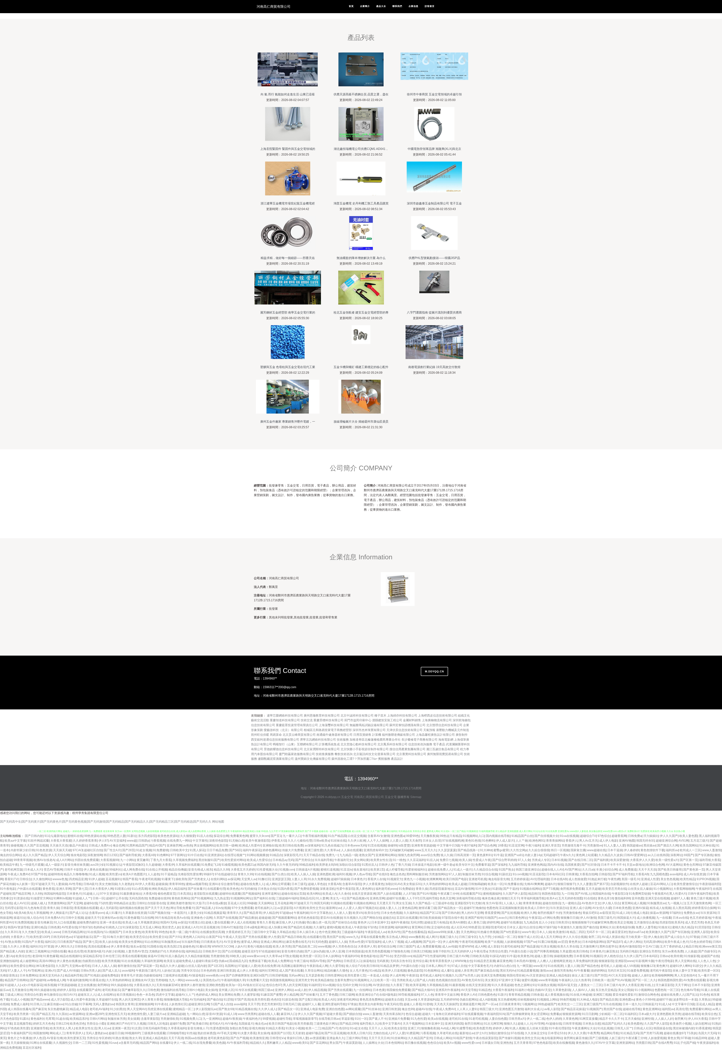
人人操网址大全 (373, 1042)
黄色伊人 (364, 922)
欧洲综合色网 (655, 864)
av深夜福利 (312, 845)
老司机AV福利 (98, 1009)
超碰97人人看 (680, 898)
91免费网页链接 (639, 893)
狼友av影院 (138, 946)
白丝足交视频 (357, 835)
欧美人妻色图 (688, 835)
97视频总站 (370, 908)
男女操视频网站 (204, 845)
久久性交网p (518, 850)
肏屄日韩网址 (473, 1023)
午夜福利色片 (252, 1018)
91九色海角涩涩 (35, 908)
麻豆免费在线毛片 (298, 941)
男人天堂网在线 (685, 961)
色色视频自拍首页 (448, 980)
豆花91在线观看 (407, 917)
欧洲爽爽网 (433, 879)
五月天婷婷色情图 (570, 898)
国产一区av (489, 1004)
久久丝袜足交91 (535, 1033)
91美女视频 (548, 946)
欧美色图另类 (482, 1028)
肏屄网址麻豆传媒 (576, 1038)
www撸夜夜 (416, 936)
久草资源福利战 (428, 999)
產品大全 (381, 6)
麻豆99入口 (288, 1014)
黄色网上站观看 (586, 855)
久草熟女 (705, 999)
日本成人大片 (33, 869)
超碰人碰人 (38, 903)
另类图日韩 (643, 1042)
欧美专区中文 (465, 864)
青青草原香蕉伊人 (441, 961)
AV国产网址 (573, 869)
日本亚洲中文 (380, 922)
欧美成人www (50, 932)
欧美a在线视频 (437, 1018)
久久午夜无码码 (287, 864)
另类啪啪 (161, 980)
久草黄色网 (570, 1018)
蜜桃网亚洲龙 (562, 961)
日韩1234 (62, 1023)
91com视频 (520, 874)
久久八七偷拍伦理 (300, 840)
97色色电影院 (542, 1042)
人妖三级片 (616, 1038)
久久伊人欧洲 (356, 840)
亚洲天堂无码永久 (51, 975)
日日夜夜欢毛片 (211, 941)
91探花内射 (497, 956)
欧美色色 (233, 888)
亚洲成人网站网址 (273, 941)
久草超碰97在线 (106, 999)
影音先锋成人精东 (200, 869)
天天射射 (298, 1033)
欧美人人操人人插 (303, 874)
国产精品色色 (590, 965)
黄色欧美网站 (180, 898)
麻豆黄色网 (504, 961)
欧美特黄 (676, 956)
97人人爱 (398, 1033)
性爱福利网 (437, 956)
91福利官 (315, 985)
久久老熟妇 (125, 884)
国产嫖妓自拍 (352, 1014)
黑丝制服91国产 (209, 860)
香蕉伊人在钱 (376, 879)
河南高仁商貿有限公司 (273, 6)
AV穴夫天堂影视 (619, 975)
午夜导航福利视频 (314, 835)
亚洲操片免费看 (398, 1018)
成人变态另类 (694, 922)
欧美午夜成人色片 (676, 941)
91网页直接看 (588, 1018)
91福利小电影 (524, 990)
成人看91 (447, 970)
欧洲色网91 (537, 840)
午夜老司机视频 (149, 879)
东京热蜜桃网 (507, 999)
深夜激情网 (94, 855)
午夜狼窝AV (660, 893)
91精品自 (276, 855)
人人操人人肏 (512, 903)
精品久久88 (221, 869)
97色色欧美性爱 (18, 1028)
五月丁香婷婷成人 (672, 946)
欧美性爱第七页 (355, 975)
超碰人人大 (524, 1023)
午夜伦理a (480, 951)
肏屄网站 (103, 985)
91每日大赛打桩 (117, 936)
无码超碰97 (551, 855)
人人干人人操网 (377, 840)
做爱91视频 (529, 980)
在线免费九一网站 (179, 840)
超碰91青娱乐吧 (206, 961)
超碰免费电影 (110, 975)
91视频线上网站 (547, 999)
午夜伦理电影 (664, 961)
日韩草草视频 (572, 1023)
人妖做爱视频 (657, 1038)
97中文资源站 (109, 893)
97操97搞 (549, 927)
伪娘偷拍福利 (152, 975)
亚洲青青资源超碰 (423, 845)
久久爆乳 (319, 927)
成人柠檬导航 (395, 869)
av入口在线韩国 (658, 855)
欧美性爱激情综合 (686, 884)
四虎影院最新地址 (441, 888)
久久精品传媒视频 (197, 956)
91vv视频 (328, 985)
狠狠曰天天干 (510, 898)
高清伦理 (682, 1009)
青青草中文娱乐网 (447, 994)
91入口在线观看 (64, 922)
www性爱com (471, 1042)
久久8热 (37, 893)
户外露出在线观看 (29, 888)
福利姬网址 (402, 927)
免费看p (555, 1014)
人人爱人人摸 (399, 840)
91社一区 (361, 1018)
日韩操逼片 (649, 1004)
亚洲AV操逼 (640, 908)
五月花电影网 (284, 903)
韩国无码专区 (645, 840)
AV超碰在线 (553, 1023)
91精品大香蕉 (275, 1028)
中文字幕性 (200, 840)
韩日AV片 (69, 994)
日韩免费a (635, 835)
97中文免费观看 (242, 908)
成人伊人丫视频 (392, 941)
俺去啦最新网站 (551, 1038)
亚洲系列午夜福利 (447, 990)
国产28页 (128, 850)
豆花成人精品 (705, 1004)
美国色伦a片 (211, 980)
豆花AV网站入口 (661, 884)
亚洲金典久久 (335, 1038)
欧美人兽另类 (282, 946)
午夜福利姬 (301, 912)
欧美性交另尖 (315, 908)
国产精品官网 (21, 893)
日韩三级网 (346, 994)
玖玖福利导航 (324, 860)
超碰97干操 (664, 999)
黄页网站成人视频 (634, 903)
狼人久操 (447, 855)
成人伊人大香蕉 (247, 970)
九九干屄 (485, 936)
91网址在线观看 (41, 1042)
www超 (132, 840)
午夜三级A (301, 961)
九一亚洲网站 (212, 1018)
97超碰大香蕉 (332, 1014)
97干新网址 (178, 855)
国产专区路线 (704, 855)
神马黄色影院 (45, 965)
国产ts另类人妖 (469, 975)
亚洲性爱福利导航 (334, 1004)
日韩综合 (25, 879)
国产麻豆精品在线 (486, 970)
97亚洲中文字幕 (509, 980)
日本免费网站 (29, 975)
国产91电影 (92, 975)
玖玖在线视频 (612, 1004)
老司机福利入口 (265, 908)
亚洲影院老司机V (493, 927)
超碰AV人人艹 (184, 994)
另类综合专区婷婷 (99, 1038)
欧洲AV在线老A (44, 860)
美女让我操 (625, 990)
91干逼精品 (168, 874)
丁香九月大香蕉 (160, 860)
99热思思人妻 (116, 835)
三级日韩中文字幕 (263, 932)
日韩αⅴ (664, 956)
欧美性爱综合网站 (23, 965)
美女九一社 (337, 898)
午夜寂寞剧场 (352, 1042)
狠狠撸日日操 (569, 917)
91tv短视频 (222, 908)
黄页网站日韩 (421, 927)
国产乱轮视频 (510, 912)
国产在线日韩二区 (580, 860)
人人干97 (412, 898)
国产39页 (600, 975)
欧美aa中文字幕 (15, 840)
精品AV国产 (157, 845)
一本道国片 (178, 912)
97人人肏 (524, 860)
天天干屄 (254, 1004)
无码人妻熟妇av (103, 1004)
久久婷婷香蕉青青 (85, 840)
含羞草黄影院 (150, 1018)
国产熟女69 (226, 1009)
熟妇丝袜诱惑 (206, 1033)
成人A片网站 (64, 860)
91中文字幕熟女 (321, 912)
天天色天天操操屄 (446, 1004)
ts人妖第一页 (25, 884)
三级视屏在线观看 (175, 975)
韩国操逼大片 (626, 917)
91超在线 (62, 1018)
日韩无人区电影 (157, 1023)
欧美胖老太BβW (327, 864)
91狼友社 (664, 927)
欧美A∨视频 (452, 1042)
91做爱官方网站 (41, 898)
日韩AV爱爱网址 (635, 855)
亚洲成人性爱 (650, 879)
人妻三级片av (156, 1014)
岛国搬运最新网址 (293, 965)
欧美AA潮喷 (458, 922)
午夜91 (194, 932)
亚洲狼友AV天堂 (143, 980)
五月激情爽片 (589, 946)
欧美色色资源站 (168, 835)
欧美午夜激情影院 (258, 840)
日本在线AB (559, 879)
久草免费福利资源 (585, 961)
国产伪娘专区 (707, 951)
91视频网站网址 (241, 898)
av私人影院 (551, 1009)
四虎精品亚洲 (78, 879)
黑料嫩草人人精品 (279, 1042)
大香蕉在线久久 (144, 985)
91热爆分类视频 (488, 932)
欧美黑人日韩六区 (359, 1033)
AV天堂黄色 (232, 941)
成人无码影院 (109, 908)
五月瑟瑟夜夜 (314, 975)
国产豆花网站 (319, 1042)
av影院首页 (607, 912)
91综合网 (365, 985)
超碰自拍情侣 (551, 903)
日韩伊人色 (386, 864)
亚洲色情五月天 (115, 1014)
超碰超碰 (265, 917)
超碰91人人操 (338, 941)
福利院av (668, 1009)
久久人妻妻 (584, 884)
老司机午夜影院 (660, 970)
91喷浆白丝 (122, 888)
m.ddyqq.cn (434, 671)
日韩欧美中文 (179, 850)
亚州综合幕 (420, 961)
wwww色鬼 (59, 879)
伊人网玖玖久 (64, 946)
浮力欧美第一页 (635, 936)
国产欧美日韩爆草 (670, 869)
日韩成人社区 (643, 1028)
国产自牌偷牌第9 (237, 975)
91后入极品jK (174, 956)
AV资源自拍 (381, 985)
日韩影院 (605, 874)
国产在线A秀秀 (662, 1042)
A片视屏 (299, 908)
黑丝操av (649, 845)
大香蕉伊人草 (367, 946)
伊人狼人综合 (611, 903)
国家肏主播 (577, 850)
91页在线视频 (377, 845)
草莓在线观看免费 (372, 936)
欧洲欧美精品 (158, 888)
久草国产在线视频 (225, 917)
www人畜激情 (711, 850)
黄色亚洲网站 (651, 1009)
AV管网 (539, 1023)
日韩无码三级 (291, 1004)
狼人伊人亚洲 (335, 951)
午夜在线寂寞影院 (485, 1038)
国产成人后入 (111, 970)
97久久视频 (138, 1023)
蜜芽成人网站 (250, 941)
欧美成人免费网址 (280, 961)
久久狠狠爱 (187, 835)
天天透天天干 (385, 903)
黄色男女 (575, 941)
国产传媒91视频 (509, 1038)
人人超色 (153, 874)
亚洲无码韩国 (454, 1023)
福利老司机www (386, 888)
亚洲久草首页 (551, 845)
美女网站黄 (361, 860)
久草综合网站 (314, 970)
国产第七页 (80, 888)
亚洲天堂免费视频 (493, 975)
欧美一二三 (313, 1028)
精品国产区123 (430, 912)
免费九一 (332, 855)
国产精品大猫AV (423, 990)
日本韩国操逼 (355, 951)
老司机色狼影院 (308, 917)
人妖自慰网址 (701, 1023)
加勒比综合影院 (349, 864)
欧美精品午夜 (9, 864)
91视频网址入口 (365, 980)
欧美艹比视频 (494, 941)
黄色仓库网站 (692, 864)
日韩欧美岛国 (479, 956)
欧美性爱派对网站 (233, 860)
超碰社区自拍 (93, 850)
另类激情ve (594, 845)
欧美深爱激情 (619, 860)
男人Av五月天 (588, 840)
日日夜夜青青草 (509, 1004)
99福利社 (115, 869)
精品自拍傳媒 (178, 869)
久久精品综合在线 (485, 869)
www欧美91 (300, 1042)
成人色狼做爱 (577, 879)
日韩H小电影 (195, 990)
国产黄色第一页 (693, 869)
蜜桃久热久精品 (682, 927)
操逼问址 (20, 917)
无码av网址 (296, 975)
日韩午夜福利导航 (700, 893)
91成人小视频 (20, 999)
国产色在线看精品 (414, 932)
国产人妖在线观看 (389, 893)
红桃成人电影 (639, 912)
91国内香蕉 (285, 888)
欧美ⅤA (358, 912)
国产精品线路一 (468, 850)
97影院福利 (373, 941)
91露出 (24, 1018)
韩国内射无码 (266, 864)
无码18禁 (416, 922)
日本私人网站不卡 (438, 965)
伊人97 (103, 840)
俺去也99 (408, 1009)
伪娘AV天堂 (543, 990)
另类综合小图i (95, 1023)
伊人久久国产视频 (310, 1014)
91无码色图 (319, 941)
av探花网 (234, 879)
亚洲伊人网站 (284, 990)
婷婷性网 (493, 922)
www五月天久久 (425, 850)
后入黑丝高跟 (681, 908)
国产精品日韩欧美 (293, 936)
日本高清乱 (184, 893)
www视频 (324, 946)
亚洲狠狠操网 (144, 1004)
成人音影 (493, 946)
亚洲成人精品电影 (558, 975)
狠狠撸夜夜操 (430, 1028)
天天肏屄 (415, 840)
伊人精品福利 (177, 888)
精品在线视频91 (70, 956)
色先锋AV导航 (690, 990)
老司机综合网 (386, 946)
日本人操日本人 (306, 932)
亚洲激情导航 (39, 1028)
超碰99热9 (55, 874)
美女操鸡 (211, 990)
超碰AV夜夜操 (231, 1018)
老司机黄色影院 (218, 1038)
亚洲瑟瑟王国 (281, 879)
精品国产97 (420, 956)
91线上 (649, 985)
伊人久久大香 (577, 1033)
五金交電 (347, 797)
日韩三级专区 (468, 936)
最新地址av (467, 1033)
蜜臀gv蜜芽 (501, 850)
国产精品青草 (252, 912)
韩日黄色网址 (518, 917)
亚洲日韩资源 (226, 970)
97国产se (530, 941)
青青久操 (422, 888)
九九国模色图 (659, 874)
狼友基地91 (361, 869)
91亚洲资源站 (213, 855)
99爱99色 (412, 835)
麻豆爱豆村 (619, 932)
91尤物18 (478, 903)
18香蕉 (502, 845)
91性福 (191, 1033)
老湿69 (37, 956)
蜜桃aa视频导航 (196, 884)
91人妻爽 (322, 898)
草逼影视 (347, 1018)
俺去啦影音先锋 (498, 879)
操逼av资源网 (659, 912)
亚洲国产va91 (513, 855)
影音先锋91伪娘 (292, 951)
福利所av (672, 850)
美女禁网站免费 (229, 994)
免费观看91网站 (700, 1009)
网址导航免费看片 (182, 908)
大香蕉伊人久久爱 (642, 860)
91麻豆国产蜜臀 (271, 994)
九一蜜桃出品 (571, 903)
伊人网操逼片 (59, 912)
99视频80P (132, 1033)
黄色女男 (673, 1038)
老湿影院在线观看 (206, 893)
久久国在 (62, 1014)
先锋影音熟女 (9, 975)
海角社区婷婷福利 (448, 1014)
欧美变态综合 (139, 936)
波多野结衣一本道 (685, 999)
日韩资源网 (386, 927)
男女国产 (335, 1042)
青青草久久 (234, 912)
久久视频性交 (62, 1042)
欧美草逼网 (417, 985)
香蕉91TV (11, 879)
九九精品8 (530, 922)
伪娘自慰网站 (469, 999)
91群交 (697, 965)
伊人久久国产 (669, 835)
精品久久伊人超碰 (172, 965)
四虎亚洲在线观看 (159, 1009)
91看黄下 (168, 879)
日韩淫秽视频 (278, 975)
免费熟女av (691, 912)
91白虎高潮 (139, 888)
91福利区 (630, 1014)
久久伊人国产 (632, 956)
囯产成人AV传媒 (68, 970)
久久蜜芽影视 (250, 994)
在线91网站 (218, 879)
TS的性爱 (105, 903)
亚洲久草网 (63, 888)
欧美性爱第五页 (74, 1038)
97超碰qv (286, 912)
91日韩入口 (38, 1004)
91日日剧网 (589, 1014)
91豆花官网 (516, 845)
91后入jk (432, 860)
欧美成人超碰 (458, 884)
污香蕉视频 (157, 840)
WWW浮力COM (222, 946)
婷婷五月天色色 (43, 1023)
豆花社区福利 (32, 1047)
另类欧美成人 (406, 980)
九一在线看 (663, 917)
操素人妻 (453, 932)
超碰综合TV (588, 835)
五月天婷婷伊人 (461, 951)
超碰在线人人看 (268, 1014)
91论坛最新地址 (55, 835)
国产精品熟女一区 (450, 908)
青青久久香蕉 (265, 922)
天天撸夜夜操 (429, 835)
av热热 (187, 845)
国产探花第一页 (147, 965)
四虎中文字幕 (165, 994)
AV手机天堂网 (226, 1033)
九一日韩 (567, 893)
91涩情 (228, 999)
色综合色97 (273, 985)
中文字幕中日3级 (448, 845)
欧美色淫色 (77, 1023)
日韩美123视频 (421, 951)
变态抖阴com (403, 956)
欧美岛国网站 (689, 845)
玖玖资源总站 (559, 908)
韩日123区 (111, 855)
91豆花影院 (537, 874)
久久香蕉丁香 (399, 985)
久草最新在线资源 (134, 912)
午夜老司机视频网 (471, 941)
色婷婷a (98, 927)
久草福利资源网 (151, 961)
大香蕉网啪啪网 (683, 888)
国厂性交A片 (112, 850)
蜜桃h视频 (334, 927)
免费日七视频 (449, 860)
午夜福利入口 (568, 980)
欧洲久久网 (528, 912)
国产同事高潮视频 (546, 951)
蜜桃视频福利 (492, 893)
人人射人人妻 (342, 912)
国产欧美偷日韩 (197, 1023)
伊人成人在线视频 (243, 922)
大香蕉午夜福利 (502, 990)
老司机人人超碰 (611, 965)
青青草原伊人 (75, 1033)
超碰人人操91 (641, 975)
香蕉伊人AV (468, 994)
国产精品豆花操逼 (573, 1009)
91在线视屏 (555, 965)
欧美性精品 (687, 879)
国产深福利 (499, 864)
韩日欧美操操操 (429, 917)
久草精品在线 (286, 932)
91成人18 (622, 912)
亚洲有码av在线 (112, 917)
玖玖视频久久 (353, 917)
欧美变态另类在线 (614, 888)
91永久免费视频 (318, 879)
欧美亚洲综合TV (367, 994)
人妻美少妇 (194, 912)
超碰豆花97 (249, 951)
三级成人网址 (14, 994)
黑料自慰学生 (608, 946)
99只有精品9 (163, 917)
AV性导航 (75, 884)
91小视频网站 (644, 990)
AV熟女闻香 (12, 941)
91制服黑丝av (656, 903)
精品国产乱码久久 (614, 1023)
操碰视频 (17, 845)
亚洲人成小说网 (580, 908)
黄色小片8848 (645, 999)
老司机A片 (216, 1023)
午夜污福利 (532, 845)
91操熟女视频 (546, 985)
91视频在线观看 (341, 903)
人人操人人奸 (664, 1018)
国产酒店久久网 (667, 845)
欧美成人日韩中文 (537, 908)
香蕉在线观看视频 (134, 956)
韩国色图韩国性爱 (670, 980)
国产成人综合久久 (676, 936)
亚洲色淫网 (377, 898)
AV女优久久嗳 (601, 908)
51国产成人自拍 (221, 1004)
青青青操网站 (555, 840)
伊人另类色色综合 (344, 946)
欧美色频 (219, 1042)
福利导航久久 (369, 1023)
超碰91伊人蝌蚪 (680, 965)
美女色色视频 (670, 879)
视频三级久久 (448, 936)
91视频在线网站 (530, 888)
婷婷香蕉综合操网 (704, 908)
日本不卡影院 (701, 985)
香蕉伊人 (572, 840)
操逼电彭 (369, 961)
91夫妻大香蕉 (246, 1033)
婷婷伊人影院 (66, 990)
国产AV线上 (583, 893)
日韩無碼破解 (477, 884)
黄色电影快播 (625, 927)
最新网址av (333, 908)
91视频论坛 (113, 864)
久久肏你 (344, 893)
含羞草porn (96, 912)
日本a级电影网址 (255, 927)
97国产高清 (242, 999)
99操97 (208, 874)
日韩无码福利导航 (154, 1028)
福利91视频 (344, 874)
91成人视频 (97, 874)
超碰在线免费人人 (440, 869)
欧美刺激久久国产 (658, 932)
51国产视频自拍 (158, 912)
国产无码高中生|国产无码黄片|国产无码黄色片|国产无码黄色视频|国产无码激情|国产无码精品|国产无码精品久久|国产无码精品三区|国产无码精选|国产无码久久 (105, 821)
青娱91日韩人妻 (297, 1038)
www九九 (352, 936)
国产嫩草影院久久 (134, 990)
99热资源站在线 (95, 835)
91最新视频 (456, 985)
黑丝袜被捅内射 (683, 1028)
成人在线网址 (106, 994)
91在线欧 (590, 898)
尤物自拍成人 (382, 1033)
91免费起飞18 (210, 864)
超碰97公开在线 (116, 898)
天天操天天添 (59, 845)
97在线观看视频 (472, 1014)
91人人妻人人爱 (614, 845)
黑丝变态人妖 (171, 927)
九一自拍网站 (362, 990)
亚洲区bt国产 (259, 975)
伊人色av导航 (362, 874)
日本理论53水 (557, 1033)
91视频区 (596, 956)
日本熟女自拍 (267, 888)
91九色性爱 (418, 1018)
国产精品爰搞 (530, 946)
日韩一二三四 (82, 1042)
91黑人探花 (197, 850)
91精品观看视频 (527, 970)
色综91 (343, 1028)
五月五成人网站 (149, 927)
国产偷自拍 (590, 927)
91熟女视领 (120, 1038)
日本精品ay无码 (283, 860)
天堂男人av (248, 879)
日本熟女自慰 (591, 1023)
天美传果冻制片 (393, 1014)
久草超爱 (566, 951)
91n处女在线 (358, 1028)
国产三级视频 (598, 1038)
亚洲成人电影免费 (312, 1009)
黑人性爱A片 (677, 893)
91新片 (502, 994)
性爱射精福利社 (415, 869)
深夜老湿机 (327, 888)
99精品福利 (307, 864)
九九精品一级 (348, 855)
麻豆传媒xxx (55, 1004)
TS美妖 (692, 1033)
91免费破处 (406, 888)
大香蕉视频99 (109, 860)
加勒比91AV (393, 884)
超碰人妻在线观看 (217, 922)
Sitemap (415, 797)
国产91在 (386, 956)
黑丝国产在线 (336, 936)
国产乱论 (692, 994)
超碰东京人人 (87, 994)
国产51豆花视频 (335, 1033)
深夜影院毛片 (293, 855)
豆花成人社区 (237, 903)
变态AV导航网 (53, 869)
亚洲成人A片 (190, 927)
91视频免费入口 (190, 1018)
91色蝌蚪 (488, 840)
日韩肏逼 (537, 994)
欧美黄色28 (525, 956)
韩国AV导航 (317, 961)
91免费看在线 (513, 884)
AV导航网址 (35, 970)
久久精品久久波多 (610, 855)
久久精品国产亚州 (420, 1038)
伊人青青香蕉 (120, 946)
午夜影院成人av (375, 932)
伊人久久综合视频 (575, 936)
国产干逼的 (510, 888)
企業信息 (413, 6)
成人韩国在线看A (19, 1009)
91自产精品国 (337, 835)
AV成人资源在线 (613, 936)
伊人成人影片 (505, 840)
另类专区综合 (190, 970)
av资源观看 (317, 1038)
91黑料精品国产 (137, 845)
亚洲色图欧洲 (326, 874)
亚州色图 (638, 898)
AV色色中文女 (591, 903)
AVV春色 (231, 1023)
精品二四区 (577, 932)
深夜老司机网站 (347, 999)
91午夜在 (161, 1004)
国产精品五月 (45, 1014)
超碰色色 (189, 946)
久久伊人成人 (267, 1009)
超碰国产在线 (710, 956)
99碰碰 (251, 903)
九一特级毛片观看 (32, 864)
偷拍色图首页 (167, 893)
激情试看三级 (427, 908)
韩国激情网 (40, 1033)
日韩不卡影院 (73, 869)
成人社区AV (459, 927)
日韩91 (141, 903)
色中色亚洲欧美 (329, 932)
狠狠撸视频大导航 (176, 999)
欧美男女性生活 (380, 860)
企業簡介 (365, 6)
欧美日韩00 (371, 965)
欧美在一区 (495, 884)
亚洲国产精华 (474, 917)
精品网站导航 (610, 1033)
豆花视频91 (113, 879)
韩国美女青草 (125, 1004)
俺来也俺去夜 (491, 898)
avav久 (503, 917)
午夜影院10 (619, 893)
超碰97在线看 (395, 898)
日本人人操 (543, 932)
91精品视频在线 (246, 1009)
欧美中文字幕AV (390, 1023)
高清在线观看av (98, 946)
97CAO (78, 850)
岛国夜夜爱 (572, 864)
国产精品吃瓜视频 (300, 927)
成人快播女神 (277, 927)
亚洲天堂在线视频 (657, 898)
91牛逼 (498, 855)
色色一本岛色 (145, 994)
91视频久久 (450, 975)
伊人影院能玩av (206, 1009)
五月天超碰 (593, 888)
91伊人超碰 (96, 879)
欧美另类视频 (111, 961)
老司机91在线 (458, 1018)
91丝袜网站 (399, 1038)
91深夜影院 (130, 927)
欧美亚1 (169, 961)
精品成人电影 (79, 1009)
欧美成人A (329, 893)
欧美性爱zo (113, 874)
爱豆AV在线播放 (331, 917)
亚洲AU (214, 884)
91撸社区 (264, 879)
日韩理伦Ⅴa (277, 1038)
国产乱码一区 (432, 941)
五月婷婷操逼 (520, 879)
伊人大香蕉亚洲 (632, 985)
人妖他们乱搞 (170, 970)
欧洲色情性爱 (137, 1014)
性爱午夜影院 (345, 888)
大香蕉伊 (168, 864)
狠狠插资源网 (571, 1014)
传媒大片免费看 (292, 850)
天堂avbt (410, 999)
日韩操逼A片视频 (307, 869)
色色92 (275, 999)
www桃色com (215, 975)
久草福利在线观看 (188, 864)
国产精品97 (614, 941)
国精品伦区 (307, 898)
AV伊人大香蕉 (144, 884)
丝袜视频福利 (526, 999)
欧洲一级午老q (444, 864)
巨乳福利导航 (429, 898)
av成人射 (300, 990)
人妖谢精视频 (513, 941)
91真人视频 (517, 1028)
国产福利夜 (601, 860)
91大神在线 (707, 845)
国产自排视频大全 (546, 835)
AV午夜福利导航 (238, 1042)
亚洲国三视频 (602, 994)
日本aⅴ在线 (680, 917)
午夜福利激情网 (77, 980)
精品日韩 (692, 946)
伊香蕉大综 (278, 840)
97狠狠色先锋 (400, 951)
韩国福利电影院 (54, 893)
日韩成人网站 (443, 1038)
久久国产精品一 (423, 903)
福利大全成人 (534, 1009)
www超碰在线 (596, 850)
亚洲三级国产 (592, 1004)
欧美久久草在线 (567, 946)
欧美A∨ (551, 898)
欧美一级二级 (179, 932)
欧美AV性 (394, 932)
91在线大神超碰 (581, 994)
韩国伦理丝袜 (516, 975)
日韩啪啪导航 (176, 1033)
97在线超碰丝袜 (269, 951)
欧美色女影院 (397, 1028)
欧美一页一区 (386, 980)
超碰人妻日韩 (543, 956)
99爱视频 (268, 1018)
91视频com (286, 869)
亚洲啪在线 (270, 845)
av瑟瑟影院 (284, 908)
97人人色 (427, 994)
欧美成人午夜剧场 (354, 927)
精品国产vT (329, 1028)
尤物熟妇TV (157, 951)
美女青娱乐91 (412, 884)
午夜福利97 (703, 888)
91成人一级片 (462, 869)
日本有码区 (650, 956)
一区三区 (673, 990)
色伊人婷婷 (553, 1018)
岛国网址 (231, 965)
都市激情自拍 (127, 965)
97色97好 (85, 927)
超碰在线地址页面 (293, 893)
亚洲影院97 (462, 903)
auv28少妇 (97, 864)
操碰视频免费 (563, 956)
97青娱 (694, 936)
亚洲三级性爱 (314, 850)
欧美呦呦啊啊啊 (662, 975)
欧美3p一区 (233, 985)
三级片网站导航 (356, 1038)
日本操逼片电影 (422, 864)
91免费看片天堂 (257, 980)
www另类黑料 (247, 1014)
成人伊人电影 (608, 840)
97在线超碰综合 (225, 874)
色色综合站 (434, 1042)
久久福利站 (411, 912)
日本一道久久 (632, 1004)
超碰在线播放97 (674, 1033)
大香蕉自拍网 (588, 874)
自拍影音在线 (156, 903)
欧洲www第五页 (710, 946)
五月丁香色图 (329, 994)
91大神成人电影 (587, 999)
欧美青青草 (149, 932)
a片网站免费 (550, 917)
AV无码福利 (198, 999)
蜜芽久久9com (259, 835)
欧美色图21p (247, 864)
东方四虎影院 (147, 835)
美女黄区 (491, 980)
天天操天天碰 (62, 850)
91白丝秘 (71, 1004)
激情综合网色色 (648, 994)
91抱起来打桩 (597, 879)
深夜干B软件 (441, 951)
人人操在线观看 (351, 850)
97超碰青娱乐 (83, 936)
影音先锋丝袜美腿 (77, 864)
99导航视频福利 (408, 994)
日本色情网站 (394, 1042)
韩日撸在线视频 (415, 1042)
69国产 (688, 855)
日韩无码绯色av (61, 936)
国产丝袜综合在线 (344, 922)
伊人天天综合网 (58, 855)
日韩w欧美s (321, 840)
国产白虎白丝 (281, 874)
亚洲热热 (506, 1042)
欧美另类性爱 (260, 999)
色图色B (492, 908)
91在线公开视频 (156, 869)
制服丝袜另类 (471, 874)
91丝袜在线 (338, 840)
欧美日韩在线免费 (291, 845)
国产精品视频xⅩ (357, 898)
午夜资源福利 (706, 1042)
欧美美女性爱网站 (131, 941)
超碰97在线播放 (511, 922)
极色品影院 (414, 970)
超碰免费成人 (185, 961)
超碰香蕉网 (618, 835)
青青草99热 (176, 884)
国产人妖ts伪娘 (314, 951)
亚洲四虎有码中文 (375, 850)
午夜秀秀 (593, 1033)
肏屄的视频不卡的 (549, 912)
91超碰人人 (91, 893)
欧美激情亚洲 (259, 1038)
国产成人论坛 (78, 912)
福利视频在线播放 (131, 908)
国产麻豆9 (39, 1009)
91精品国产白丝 (522, 835)
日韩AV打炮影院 (231, 927)
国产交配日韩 (308, 999)
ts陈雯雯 (404, 845)
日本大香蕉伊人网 (101, 888)
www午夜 (528, 932)
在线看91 (166, 1042)
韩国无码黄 (321, 903)
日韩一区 (99, 898)
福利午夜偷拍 (400, 922)
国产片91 (175, 936)
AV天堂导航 (469, 990)
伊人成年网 (450, 941)
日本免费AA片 (54, 917)
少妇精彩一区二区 (611, 1014)
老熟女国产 (366, 855)
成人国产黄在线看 (291, 970)
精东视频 (50, 985)
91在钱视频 (262, 874)
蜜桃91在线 (75, 835)
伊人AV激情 (588, 917)
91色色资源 (44, 850)
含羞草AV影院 (351, 884)
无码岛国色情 (138, 898)
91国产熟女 (506, 869)
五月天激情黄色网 (699, 903)
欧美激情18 (560, 932)
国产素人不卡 (378, 1018)
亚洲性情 (647, 1018)
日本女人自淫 (432, 840)
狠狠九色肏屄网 (408, 855)
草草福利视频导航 (533, 898)
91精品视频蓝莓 (214, 912)
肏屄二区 (594, 936)
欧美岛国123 (172, 946)
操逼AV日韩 (156, 956)
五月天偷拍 (632, 1018)
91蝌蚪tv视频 (62, 898)
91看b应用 (203, 946)
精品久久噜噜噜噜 (76, 874)
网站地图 (218, 821)
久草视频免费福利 (185, 860)
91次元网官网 (493, 1023)
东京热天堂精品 (606, 990)
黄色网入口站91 (193, 936)
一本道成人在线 (377, 975)
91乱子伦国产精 (684, 1042)
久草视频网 (40, 912)
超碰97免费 (177, 1023)
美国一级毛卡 (630, 879)
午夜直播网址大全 (584, 1028)
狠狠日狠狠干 (566, 884)
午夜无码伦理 (393, 1004)
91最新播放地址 (130, 893)
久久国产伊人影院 (515, 893)
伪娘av (223, 961)
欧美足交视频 (623, 922)
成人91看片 (113, 912)
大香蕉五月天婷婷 (243, 869)
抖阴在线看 (58, 951)
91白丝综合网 (532, 927)
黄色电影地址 (369, 956)
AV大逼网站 (674, 864)
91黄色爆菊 (132, 917)
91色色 (704, 994)
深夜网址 (676, 855)
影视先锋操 (256, 1028)
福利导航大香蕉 (709, 860)
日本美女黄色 (132, 932)
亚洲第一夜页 (121, 1028)
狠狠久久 (510, 1023)
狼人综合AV (35, 917)
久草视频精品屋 (436, 985)
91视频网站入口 (473, 835)
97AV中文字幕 (605, 1042)
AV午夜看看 (581, 970)
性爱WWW (466, 946)
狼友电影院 (78, 855)
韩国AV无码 (168, 922)
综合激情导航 (230, 884)
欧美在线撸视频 (563, 1042)
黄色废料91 (484, 855)
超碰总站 (389, 917)
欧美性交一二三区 (570, 1004)
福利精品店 (193, 951)
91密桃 (427, 1004)
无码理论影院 (14, 908)
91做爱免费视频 (637, 970)
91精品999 (699, 1038)
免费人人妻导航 (646, 927)
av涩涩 (562, 941)
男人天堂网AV (136, 1009)
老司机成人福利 (430, 975)
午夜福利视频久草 (233, 980)
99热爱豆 (474, 927)
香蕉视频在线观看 (86, 908)
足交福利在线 (440, 927)
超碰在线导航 (632, 1009)
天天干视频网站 (413, 1023)
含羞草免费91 (343, 980)
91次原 (136, 1028)
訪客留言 (430, 6)
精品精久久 (257, 1042)
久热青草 (584, 980)
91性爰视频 (100, 1042)
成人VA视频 (631, 965)
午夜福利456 (350, 956)
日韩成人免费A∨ (100, 845)
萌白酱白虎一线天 (318, 922)
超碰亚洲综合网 (666, 840)
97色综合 (604, 835)
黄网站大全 (607, 927)
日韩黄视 (572, 874)
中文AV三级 (650, 946)
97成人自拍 (459, 965)
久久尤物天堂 (31, 932)
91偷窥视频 (229, 864)
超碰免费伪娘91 (87, 922)
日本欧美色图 (622, 908)
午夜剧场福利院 (709, 884)
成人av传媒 (449, 946)
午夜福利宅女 (343, 860)
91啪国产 (490, 917)
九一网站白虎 (196, 1014)
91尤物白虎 (236, 840)
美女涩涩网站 (540, 1014)
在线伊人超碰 (639, 884)
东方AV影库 (494, 903)
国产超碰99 (38, 980)
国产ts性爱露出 (510, 932)
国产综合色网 (487, 845)
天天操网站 (265, 903)
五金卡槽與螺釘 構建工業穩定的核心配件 (361, 367)
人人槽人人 (544, 961)
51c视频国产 (112, 932)
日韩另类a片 (516, 1018)
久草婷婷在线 (175, 951)
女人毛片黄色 (359, 970)
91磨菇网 (412, 1033)
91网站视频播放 (257, 855)
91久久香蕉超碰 (502, 985)
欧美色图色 (635, 1023)
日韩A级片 (90, 884)
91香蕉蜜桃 (703, 1028)
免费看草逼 (482, 864)
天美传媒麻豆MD (167, 985)
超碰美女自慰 (394, 999)
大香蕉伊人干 (20, 936)
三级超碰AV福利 (287, 898)
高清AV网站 (47, 961)
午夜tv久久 (567, 855)
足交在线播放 (87, 985)
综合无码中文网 (346, 985)
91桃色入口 (113, 927)
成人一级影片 (54, 864)
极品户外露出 (78, 845)
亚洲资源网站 (625, 1042)
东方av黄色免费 (672, 951)
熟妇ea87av (636, 932)
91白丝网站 (152, 941)
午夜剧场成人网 (317, 965)
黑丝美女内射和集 (370, 1004)
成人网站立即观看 (278, 884)
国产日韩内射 (34, 835)
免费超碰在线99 (159, 898)
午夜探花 (535, 917)
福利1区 (50, 941)
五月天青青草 (523, 1042)
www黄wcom (256, 956)
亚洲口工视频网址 (38, 951)
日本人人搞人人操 (104, 965)
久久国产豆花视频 (36, 845)
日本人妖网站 (331, 956)
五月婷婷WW (449, 999)
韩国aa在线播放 (195, 1038)
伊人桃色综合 (613, 956)
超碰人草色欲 (317, 884)
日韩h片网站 (97, 1018)
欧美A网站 (314, 893)
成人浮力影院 (60, 999)
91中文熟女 (483, 888)
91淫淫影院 (702, 927)
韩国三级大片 (488, 1009)
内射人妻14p (533, 855)
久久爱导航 (336, 965)
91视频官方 (394, 879)
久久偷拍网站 (42, 879)
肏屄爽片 (680, 1018)
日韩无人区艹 (623, 1028)
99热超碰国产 (547, 1004)
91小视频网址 (662, 888)
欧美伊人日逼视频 (394, 970)
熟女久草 (135, 1038)
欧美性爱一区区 (310, 956)
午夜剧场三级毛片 (148, 970)
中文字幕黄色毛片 (480, 965)
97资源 (48, 946)
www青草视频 (547, 980)
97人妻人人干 (17, 970)
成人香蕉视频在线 (557, 994)
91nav (113, 1042)
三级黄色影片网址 (326, 1023)
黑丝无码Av (508, 970)
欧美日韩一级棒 (226, 845)
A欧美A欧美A (23, 912)
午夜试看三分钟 (448, 893)
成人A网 (480, 946)
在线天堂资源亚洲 (364, 893)
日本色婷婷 (207, 970)
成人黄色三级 (476, 922)
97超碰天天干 (44, 884)
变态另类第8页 (271, 1004)
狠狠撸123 (648, 965)
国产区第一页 (689, 860)
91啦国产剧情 (462, 1038)
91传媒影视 (691, 956)
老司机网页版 (14, 869)
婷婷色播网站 (271, 850)
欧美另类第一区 (24, 1014)
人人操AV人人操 (583, 990)
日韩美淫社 (562, 922)
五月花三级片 (699, 840)
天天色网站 (468, 932)
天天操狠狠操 (20, 1042)
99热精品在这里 (124, 903)
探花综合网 (221, 835)
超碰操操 (161, 884)
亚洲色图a (398, 835)
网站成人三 (57, 1033)
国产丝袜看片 (197, 888)
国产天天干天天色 (157, 908)
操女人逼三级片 (582, 975)
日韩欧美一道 (601, 980)
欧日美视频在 (126, 994)
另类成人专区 (541, 860)
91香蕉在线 (97, 980)
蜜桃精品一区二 (183, 1009)
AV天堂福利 (117, 840)
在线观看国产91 (471, 893)
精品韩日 (534, 893)
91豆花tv (346, 869)
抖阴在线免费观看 (87, 860)
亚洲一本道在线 (110, 922)
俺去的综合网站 (10, 855)
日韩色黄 (54, 927)
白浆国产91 (213, 936)
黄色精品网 (409, 908)
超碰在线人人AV (552, 869)
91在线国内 (95, 932)
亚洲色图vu (626, 999)
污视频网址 (528, 1004)
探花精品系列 (92, 956)
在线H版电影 (388, 994)
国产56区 (235, 850)
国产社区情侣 (590, 864)
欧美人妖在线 (108, 941)
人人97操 (409, 893)
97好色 (372, 927)
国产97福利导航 (623, 874)
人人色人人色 (706, 961)
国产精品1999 (348, 1023)
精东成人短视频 (660, 908)
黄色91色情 (473, 840)
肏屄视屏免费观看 (572, 888)
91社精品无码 (629, 1033)
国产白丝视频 (231, 951)
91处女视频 (144, 850)
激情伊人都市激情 (192, 985)
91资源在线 (21, 898)
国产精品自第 (609, 999)
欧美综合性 (371, 912)
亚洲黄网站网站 (386, 855)
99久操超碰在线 (121, 985)
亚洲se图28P (95, 1014)
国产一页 (99, 936)
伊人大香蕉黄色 (373, 884)
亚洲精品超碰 (176, 1014)
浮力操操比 (650, 835)
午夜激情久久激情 (569, 927)
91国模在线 (154, 946)
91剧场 (497, 888)
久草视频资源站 (148, 922)
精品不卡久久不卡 (611, 1018)
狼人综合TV (354, 965)
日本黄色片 (358, 879)
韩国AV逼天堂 (566, 985)
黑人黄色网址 (365, 888)
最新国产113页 (281, 1033)
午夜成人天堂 (232, 936)
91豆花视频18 (209, 927)
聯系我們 (397, 6)
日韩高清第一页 (464, 855)
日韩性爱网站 (334, 975)
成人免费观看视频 (428, 946)
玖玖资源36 (708, 912)
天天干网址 (682, 985)
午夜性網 (614, 879)
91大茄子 (198, 903)
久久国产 (62, 965)
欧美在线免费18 (269, 965)
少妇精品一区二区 (504, 936)
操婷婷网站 (598, 970)
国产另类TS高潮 (651, 1033)
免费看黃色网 (239, 835)
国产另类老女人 (198, 879)
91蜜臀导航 (464, 1028)
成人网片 (432, 936)
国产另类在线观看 (254, 936)
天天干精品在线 (313, 855)
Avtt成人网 (448, 1028)
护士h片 (481, 1033)
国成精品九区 (238, 961)
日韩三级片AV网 (458, 956)
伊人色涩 (39, 1038)
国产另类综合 (304, 860)
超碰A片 (550, 884)
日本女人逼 (514, 927)
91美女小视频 (295, 1028)
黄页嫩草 (143, 860)
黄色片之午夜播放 (20, 1038)
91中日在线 (195, 855)
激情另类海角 (563, 970)
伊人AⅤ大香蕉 (697, 1018)
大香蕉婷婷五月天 (238, 932)
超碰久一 (428, 1014)
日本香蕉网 (581, 956)
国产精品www (39, 999)
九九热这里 (221, 898)
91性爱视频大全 (267, 869)
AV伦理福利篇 (539, 879)
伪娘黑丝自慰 (91, 961)
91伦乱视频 (605, 1028)
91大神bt (486, 850)
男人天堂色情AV (685, 975)
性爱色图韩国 (219, 1028)
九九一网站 (176, 980)
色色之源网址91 (525, 985)
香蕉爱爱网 (492, 912)
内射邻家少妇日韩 (23, 850)
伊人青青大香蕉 (151, 999)
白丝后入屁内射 (195, 965)
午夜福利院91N (494, 1014)
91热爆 (300, 922)
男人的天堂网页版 (295, 985)
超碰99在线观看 (230, 893)
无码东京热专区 (400, 961)
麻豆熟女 (612, 951)
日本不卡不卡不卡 (613, 864)
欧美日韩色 (580, 951)
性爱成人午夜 (482, 860)
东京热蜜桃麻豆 (57, 1009)
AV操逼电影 (196, 975)
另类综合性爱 (498, 951)
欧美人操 (465, 860)
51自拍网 (147, 917)
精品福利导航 (74, 975)
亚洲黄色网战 (537, 864)
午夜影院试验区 (133, 864)
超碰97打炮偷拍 (474, 908)
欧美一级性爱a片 (666, 860)
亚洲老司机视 (478, 879)
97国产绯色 (38, 874)
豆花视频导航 (23, 1023)
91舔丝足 (505, 874)
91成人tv (664, 1004)
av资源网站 (76, 1014)
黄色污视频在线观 (259, 946)
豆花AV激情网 (464, 888)
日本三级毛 (298, 884)
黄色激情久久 (585, 1042)
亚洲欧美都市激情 (179, 903)
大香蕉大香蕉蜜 (60, 840)
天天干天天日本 (379, 1038)
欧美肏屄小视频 (680, 1023)
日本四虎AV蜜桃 (524, 961)
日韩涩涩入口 (353, 961)
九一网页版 (524, 965)
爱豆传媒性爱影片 (625, 994)
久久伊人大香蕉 (18, 946)
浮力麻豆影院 (664, 985)
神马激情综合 (53, 994)
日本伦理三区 (111, 956)
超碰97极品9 (314, 1033)
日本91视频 (559, 860)
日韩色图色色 (487, 994)
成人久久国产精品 (35, 855)
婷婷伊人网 (500, 1028)
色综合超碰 (413, 1014)
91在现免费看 (202, 1042)
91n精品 (374, 970)
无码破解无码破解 (401, 850)
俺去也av (261, 1023)
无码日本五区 (616, 970)
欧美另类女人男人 (62, 1028)
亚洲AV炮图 (627, 840)
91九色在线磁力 (332, 845)
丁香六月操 (402, 864)
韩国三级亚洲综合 (528, 869)
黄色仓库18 (605, 898)
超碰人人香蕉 (412, 1004)
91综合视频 (489, 874)
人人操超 (691, 951)
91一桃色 (399, 860)
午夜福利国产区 (21, 1033)
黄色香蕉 (48, 888)
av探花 (182, 922)
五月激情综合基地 (646, 922)
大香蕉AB (148, 855)
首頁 (351, 6)
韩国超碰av (634, 845)
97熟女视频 (290, 956)
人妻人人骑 (571, 965)
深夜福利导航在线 (468, 898)
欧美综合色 (709, 1014)
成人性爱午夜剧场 (82, 999)
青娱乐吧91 (590, 912)
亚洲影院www (624, 961)
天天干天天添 (647, 869)
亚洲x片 (50, 970)
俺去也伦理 (75, 951)
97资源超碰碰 (67, 985)
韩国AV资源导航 (19, 927)
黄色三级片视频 (701, 898)
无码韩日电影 (629, 951)
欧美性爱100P (39, 936)
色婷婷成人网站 (206, 994)
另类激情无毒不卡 (573, 845)
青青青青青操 (532, 903)
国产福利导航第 (129, 855)
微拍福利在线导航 (173, 990)
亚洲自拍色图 (335, 1009)
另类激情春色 (572, 912)
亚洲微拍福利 (9, 961)
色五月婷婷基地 (700, 917)
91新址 (132, 835)
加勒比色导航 (239, 1028)
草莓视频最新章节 (305, 1018)
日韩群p (143, 840)
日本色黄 (379, 990)
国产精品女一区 (288, 1009)
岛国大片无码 (707, 1033)
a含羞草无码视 (129, 1042)
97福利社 (676, 912)
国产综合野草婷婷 (504, 860)
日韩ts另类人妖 (90, 970)
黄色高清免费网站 (371, 999)
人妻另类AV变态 (136, 951)
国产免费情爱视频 (306, 888)
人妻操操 (61, 884)
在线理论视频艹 (234, 855)
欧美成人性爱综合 (259, 860)
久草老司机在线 (447, 1033)
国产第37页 (601, 884)
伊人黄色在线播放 (96, 869)
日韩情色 (80, 946)
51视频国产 (594, 1009)
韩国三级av (265, 990)
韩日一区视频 (560, 850)
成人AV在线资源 (694, 874)
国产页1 (276, 835)
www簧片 (539, 965)
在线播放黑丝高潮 (212, 932)
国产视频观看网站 (284, 917)
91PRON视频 (706, 879)
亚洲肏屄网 (174, 845)
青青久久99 (245, 874)
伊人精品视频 (317, 990)
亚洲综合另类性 (649, 951)
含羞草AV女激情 (378, 835)
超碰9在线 (90, 903)
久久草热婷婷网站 (435, 884)
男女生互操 (403, 903)
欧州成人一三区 (690, 850)
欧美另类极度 (303, 1023)
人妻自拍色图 (498, 1018)
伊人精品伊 (270, 912)
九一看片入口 (292, 835)
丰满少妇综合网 (606, 869)
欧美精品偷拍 (324, 980)
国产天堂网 (74, 903)
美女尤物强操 (108, 884)
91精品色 (485, 990)
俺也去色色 (397, 874)
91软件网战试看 (38, 840)
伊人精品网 (291, 994)
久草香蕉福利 (177, 1028)
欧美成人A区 (326, 999)
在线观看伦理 (216, 888)
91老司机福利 (510, 946)
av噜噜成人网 (56, 980)
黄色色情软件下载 (652, 850)
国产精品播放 (248, 917)
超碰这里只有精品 (436, 922)
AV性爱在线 (69, 927)
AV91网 (683, 840)
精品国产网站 (149, 1042)
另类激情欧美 (219, 956)
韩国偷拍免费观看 (398, 990)
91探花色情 (289, 999)
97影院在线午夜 (452, 917)
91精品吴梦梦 (389, 965)
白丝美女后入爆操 (640, 888)
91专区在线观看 (246, 990)
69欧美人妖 (237, 956)
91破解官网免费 (602, 922)
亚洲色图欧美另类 (669, 1014)
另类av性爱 (356, 941)
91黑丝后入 (369, 864)
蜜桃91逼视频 (329, 869)
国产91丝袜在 (371, 1009)
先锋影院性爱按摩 (190, 874)
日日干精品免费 (217, 850)
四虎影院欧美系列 (671, 922)
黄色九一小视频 (414, 879)
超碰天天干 (92, 917)
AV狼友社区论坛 (254, 985)
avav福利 (676, 874)
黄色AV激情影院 (630, 946)
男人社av (104, 1028)
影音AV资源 (214, 1014)
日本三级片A (611, 985)
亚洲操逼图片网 (470, 1004)
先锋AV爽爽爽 (533, 884)
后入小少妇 (546, 922)
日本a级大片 (646, 1014)
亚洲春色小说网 (201, 917)
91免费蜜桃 (160, 850)
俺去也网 (119, 845)
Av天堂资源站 (535, 975)
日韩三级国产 (406, 946)
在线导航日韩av (329, 1018)
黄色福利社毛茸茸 (42, 1018)
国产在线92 (380, 874)
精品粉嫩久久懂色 (336, 970)
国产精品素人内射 (12, 951)
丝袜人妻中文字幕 (685, 970)
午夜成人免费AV (19, 874)
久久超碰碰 (153, 864)
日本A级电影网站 (593, 941)
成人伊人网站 (633, 941)
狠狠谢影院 (606, 961)
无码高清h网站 (653, 941)
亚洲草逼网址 (271, 893)
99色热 (163, 932)
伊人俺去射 (655, 936)
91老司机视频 (478, 1018)
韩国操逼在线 (662, 1028)
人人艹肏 (522, 840)
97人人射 (454, 874)
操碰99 (392, 845)
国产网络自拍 (372, 917)
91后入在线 (204, 835)
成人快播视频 (646, 917)
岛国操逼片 (245, 1023)
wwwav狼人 (193, 980)
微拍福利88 (622, 898)
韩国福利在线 (601, 893)
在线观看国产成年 (89, 990)
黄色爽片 (662, 965)
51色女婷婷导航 (700, 941)
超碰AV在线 (424, 1009)
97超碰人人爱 (247, 965)
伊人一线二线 (536, 1018)
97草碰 (685, 1038)
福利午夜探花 (252, 850)
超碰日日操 (116, 1033)
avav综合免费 (430, 855)
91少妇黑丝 (117, 1009)
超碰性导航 (283, 1018)
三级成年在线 (444, 903)
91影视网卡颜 (644, 961)
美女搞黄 (133, 1018)
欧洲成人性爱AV (250, 845)
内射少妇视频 (115, 951)
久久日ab (588, 869)
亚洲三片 (414, 1028)
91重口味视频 (547, 941)
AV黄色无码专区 (472, 980)
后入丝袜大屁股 (536, 1028)
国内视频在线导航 (498, 835)
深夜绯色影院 (218, 840)
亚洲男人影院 (700, 932)
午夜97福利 (468, 845)
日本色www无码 (355, 845)
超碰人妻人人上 (389, 908)
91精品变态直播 (484, 961)
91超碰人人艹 (82, 898)
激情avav (546, 970)
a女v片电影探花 (32, 985)
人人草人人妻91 (467, 1009)
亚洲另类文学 (304, 980)
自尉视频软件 (619, 884)
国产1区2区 (215, 965)
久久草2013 (12, 932)
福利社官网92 (268, 970)
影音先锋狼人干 (198, 1028)
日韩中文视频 (74, 917)
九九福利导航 (517, 864)
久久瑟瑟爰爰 (447, 850)
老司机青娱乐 (111, 990)
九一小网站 (127, 860)
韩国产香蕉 (129, 879)
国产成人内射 (425, 980)
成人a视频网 (413, 941)
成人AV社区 (22, 903)
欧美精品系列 (79, 1018)
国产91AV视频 (426, 893)
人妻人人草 (298, 879)
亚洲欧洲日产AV (118, 1023)
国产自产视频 (239, 1038)
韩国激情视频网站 (282, 980)
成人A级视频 (487, 999)
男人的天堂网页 (129, 999)
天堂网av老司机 (79, 965)
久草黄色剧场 (561, 990)
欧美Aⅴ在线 (181, 917)
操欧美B (181, 879)
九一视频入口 (676, 903)
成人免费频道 (628, 869)
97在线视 (517, 1033)
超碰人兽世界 (464, 970)
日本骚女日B (490, 1042)
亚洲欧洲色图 (215, 985)
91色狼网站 (431, 970)
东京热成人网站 (396, 936)
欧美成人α (129, 922)
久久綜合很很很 (538, 850)
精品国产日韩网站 (17, 980)
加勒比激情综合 (498, 1033)
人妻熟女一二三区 (590, 985)
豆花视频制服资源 (511, 908)
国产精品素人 (205, 908)
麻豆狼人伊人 (285, 922)
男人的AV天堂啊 (472, 912)
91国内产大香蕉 (32, 941)
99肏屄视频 (567, 999)
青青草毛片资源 (131, 975)
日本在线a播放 (216, 903)
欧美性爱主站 (158, 936)
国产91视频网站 (201, 898)
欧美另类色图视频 (377, 951)
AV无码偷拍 (248, 888)
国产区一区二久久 (644, 980)
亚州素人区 (226, 990)
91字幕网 (85, 1004)
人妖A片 (240, 946)
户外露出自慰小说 (520, 951)
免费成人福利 (20, 1004)
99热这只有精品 (450, 835)
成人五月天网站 (550, 936)
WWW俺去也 (463, 961)
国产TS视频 (551, 888)
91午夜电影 (7, 888)
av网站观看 (353, 1009)
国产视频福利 (251, 893)
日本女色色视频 (391, 912)
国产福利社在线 (264, 898)
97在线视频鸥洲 (453, 840)
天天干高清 (175, 1038)
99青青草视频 (23, 860)
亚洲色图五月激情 (511, 1009)
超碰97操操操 (340, 879)
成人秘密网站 (29, 961)
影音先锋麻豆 (43, 922)
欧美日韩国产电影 (455, 879)
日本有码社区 (555, 874)
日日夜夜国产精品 (69, 941)
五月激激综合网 (22, 990)
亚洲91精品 (38, 927)
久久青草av (331, 850)
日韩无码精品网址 (74, 932)
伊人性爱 (274, 936)
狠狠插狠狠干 (581, 922)
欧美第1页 (377, 869)
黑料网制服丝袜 (416, 874)
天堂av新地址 (635, 864)
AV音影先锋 (55, 1038)
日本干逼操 (614, 850)
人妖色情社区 (178, 1004)
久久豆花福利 (416, 860)
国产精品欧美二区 (304, 946)
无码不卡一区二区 (598, 932)
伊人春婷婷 (631, 850)
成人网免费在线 (133, 869)
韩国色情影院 (551, 893)
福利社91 (36, 946)
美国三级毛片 (607, 917)
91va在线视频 (569, 835)
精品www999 (437, 932)
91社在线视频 (130, 961)
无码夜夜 (383, 961)
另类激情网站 (438, 874)
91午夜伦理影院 (559, 1028)
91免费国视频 (23, 922)
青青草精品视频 (518, 994)
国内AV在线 (555, 864)
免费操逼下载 (258, 961)
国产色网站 (334, 961)
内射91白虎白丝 (504, 965)
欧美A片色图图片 (134, 874)
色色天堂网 (447, 898)
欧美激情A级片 (94, 951)
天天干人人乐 (378, 1028)
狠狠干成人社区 (528, 936)
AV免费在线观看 (694, 980)
